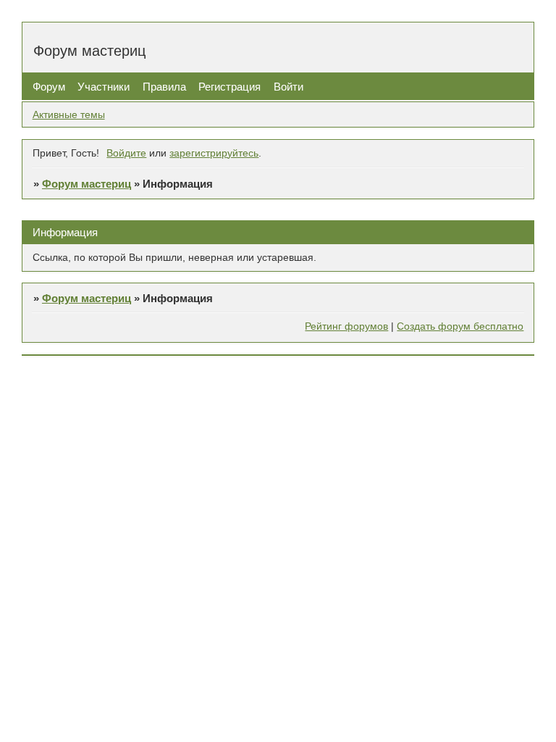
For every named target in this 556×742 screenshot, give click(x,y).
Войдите (126, 153)
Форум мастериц (86, 184)
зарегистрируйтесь (213, 153)
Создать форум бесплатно (460, 326)
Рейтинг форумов (346, 326)
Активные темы (69, 114)
